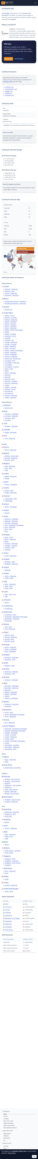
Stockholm (8, 706)
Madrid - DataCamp (11, 694)
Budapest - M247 (10, 562)
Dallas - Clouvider (10, 348)
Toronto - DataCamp (11, 293)
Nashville (7, 375)
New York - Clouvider (11, 381)
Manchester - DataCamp (12, 747)
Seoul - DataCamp (10, 871)
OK (34, 1156)
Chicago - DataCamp (11, 342)
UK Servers (8, 907)
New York (7, 377)
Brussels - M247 (9, 460)
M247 (6, 904)
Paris (6, 531)
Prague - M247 (9, 490)
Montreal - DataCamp (11, 289)
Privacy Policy (12, 1153)
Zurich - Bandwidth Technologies (14, 714)
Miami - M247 (9, 369)
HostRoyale (8, 921)
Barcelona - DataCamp (11, 688)
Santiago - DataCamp (11, 426)
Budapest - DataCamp (11, 564)
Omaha (7, 385)
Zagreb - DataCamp (11, 476)
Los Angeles (8, 365)
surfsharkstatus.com (11, 89)
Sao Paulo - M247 (10, 418)
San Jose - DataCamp (11, 395)
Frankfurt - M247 (10, 547)
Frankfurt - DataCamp (11, 543)
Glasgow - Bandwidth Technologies (15, 731)
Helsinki (7, 513)
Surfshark (5, 13)
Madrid (7, 696)
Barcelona (8, 690)
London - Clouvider (10, 735)
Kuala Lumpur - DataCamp (13, 851)
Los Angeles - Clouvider (12, 367)
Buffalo (7, 332)
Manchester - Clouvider (12, 745)
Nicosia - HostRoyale (11, 484)
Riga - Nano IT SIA (10, 594)
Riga (6, 596)
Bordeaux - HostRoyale (11, 519)
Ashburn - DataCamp (11, 320)
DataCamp (8, 924)
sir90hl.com (8, 93)
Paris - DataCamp (10, 527)
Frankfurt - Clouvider (11, 545)
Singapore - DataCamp (11, 861)
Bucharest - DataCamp (11, 657)
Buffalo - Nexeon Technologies (14, 330)
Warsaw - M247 (9, 639)
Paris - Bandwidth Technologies (14, 525)
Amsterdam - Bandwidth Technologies (16, 617)
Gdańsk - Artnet (9, 635)
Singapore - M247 (10, 859)
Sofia (6, 470)
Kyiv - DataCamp (10, 722)
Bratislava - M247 (10, 674)
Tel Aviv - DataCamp (11, 828)
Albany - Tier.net (10, 315)
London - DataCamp (11, 737)
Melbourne (8, 787)
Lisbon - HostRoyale (11, 649)
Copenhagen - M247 (11, 499)
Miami (7, 371)
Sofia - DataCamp (10, 466)
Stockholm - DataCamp (11, 704)
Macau (7, 844)
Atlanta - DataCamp (11, 322)
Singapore (8, 865)
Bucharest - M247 (10, 659)
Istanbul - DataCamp (11, 885)
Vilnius (7, 602)
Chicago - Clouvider (11, 344)
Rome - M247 (9, 588)
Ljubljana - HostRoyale (11, 680)
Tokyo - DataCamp (10, 834)
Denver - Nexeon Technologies (14, 350)
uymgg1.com (9, 91)
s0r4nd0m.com (9, 95)
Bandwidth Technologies (12, 918)
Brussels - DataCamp (11, 458)
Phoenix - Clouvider (10, 387)
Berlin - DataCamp (10, 539)
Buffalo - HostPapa (10, 334)
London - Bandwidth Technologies (15, 741)
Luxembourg (8, 608)
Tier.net (7, 910)
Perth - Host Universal (11, 789)
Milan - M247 (9, 586)
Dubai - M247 (9, 891)
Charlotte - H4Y (9, 340)
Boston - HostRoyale (11, 326)
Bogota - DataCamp (10, 432)
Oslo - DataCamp (10, 629)
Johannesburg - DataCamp (13, 768)
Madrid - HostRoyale (11, 692)
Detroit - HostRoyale (11, 354)
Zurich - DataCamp (10, 716)
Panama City (8, 309)
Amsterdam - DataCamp (12, 619)
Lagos (6, 762)
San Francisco (9, 393)
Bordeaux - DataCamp (11, 521)
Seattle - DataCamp (10, 397)
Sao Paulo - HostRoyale (11, 414)
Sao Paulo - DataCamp (11, 416)
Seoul (6, 873)
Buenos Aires (9, 408)
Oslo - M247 (8, 627)
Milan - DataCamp (10, 584)
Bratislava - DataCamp (11, 672)
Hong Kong (8, 816)
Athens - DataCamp (10, 556)
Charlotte (7, 338)
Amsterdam (8, 621)
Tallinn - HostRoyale (11, 507)
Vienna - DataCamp (10, 450)
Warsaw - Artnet (9, 641)
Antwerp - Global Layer (11, 456)
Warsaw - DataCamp (11, 637)
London (7, 743)
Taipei (6, 879)
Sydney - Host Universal (12, 793)
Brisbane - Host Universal (12, 781)
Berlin (6, 541)
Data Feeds (8, 59)
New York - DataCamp (11, 383)
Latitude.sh (8, 915)
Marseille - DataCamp (11, 523)
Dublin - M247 (9, 578)
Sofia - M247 (8, 468)
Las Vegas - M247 (10, 361)
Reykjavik (7, 570)
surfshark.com (9, 87)
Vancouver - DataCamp (11, 295)
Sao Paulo (8, 420)
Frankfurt (7, 550)
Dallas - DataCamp (10, 346)
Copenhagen (9, 501)
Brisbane (7, 783)
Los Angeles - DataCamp (12, 363)
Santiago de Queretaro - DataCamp (15, 303)
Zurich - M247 (9, 712)
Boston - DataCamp (10, 328)
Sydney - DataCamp (11, 791)
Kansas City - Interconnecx (13, 358)
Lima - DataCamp (10, 438)
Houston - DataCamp (11, 356)
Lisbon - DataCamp (10, 647)
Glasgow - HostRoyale (11, 733)
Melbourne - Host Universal (13, 785)
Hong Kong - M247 (10, 814)
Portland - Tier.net (10, 389)
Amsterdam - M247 (10, 615)
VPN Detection (19, 59)
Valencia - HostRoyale (11, 698)
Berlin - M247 (9, 537)
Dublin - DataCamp (10, 576)
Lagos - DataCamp (10, 759)
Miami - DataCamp (10, 373)
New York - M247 (10, 379)
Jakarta (7, 822)
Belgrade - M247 (10, 666)
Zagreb (7, 478)
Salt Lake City (9, 391)
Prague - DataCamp (11, 492)
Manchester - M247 (10, 749)
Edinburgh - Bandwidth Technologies (16, 729)
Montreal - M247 (10, 291)
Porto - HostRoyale (10, 651)
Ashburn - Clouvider (11, 318)
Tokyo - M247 (9, 836)
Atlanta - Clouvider (10, 324)
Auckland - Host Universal (12, 800)
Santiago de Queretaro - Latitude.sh (15, 301)
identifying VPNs (8, 82)
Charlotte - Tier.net (10, 336)
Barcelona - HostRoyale (12, 686)
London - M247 (9, 739)
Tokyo (6, 838)
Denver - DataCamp (11, 352)
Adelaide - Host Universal (12, 779)
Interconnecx (9, 930)
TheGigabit (8, 927)
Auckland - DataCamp (11, 802)
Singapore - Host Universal (13, 863)
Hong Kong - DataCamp (12, 812)
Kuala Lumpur (9, 853)
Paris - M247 (8, 529)
